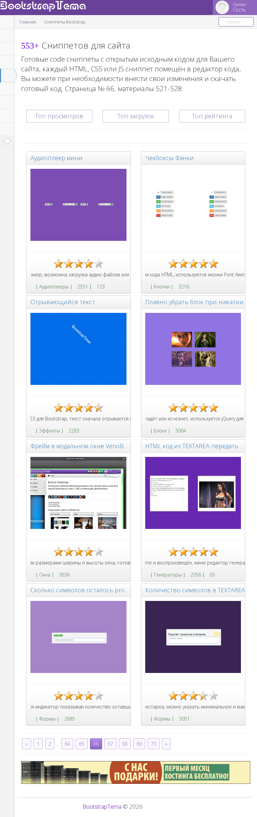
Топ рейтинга (212, 116)
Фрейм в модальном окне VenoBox (80, 446)
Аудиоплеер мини (56, 158)
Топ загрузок (135, 116)
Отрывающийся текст (62, 302)
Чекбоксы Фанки (169, 158)
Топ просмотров (59, 116)
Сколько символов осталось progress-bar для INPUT (105, 590)
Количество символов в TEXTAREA (195, 590)
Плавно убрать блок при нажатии (194, 302)
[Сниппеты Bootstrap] (32, 286)
